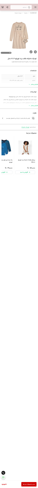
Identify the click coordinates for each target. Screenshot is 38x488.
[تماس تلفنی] (3, 473)
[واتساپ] (3, 477)
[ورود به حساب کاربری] (7, 7)
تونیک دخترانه (18, 13)
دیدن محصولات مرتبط (29, 484)
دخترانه (26, 13)
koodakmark (33, 13)
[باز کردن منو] (35, 7)
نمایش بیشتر (34, 84)
